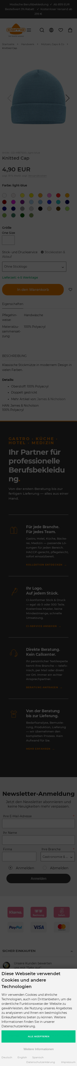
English (22, 1057)
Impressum (68, 1062)
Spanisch (38, 1057)
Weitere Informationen (39, 1049)
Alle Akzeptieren (38, 1036)
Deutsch (6, 1057)
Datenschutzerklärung (40, 1062)
